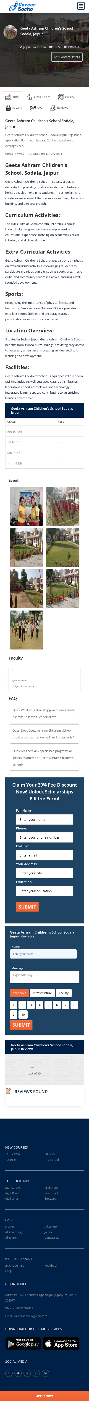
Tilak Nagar (52, 1187)
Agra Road (12, 1193)
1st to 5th (11, 1160)
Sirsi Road (51, 1193)
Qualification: (20, 680)
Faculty (64, 993)
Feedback (51, 1265)
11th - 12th (12, 1154)
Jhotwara (50, 1199)
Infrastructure (42, 993)
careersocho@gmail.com (30, 1316)
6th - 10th (51, 1154)
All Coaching (13, 1232)
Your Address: (27, 864)
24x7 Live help (14, 1265)
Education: (24, 882)
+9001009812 (24, 1308)
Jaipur (48, 1232)
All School (51, 1226)
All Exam (11, 1237)
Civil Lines (11, 1199)
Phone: (21, 828)
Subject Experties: (23, 686)
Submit (27, 907)
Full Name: (24, 810)
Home (9, 1226)
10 (23, 1014)
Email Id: (22, 846)
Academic (19, 993)
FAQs (8, 1271)
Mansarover (13, 1187)
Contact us (51, 1237)
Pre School (51, 1160)
